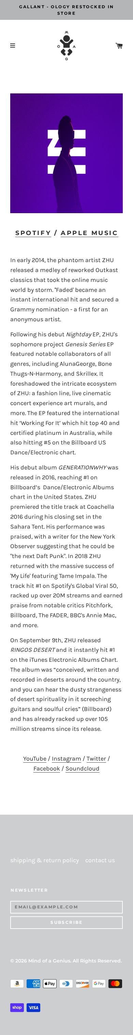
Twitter (96, 758)
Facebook (46, 768)
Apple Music (89, 233)
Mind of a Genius (49, 961)
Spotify (33, 233)
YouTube (34, 758)
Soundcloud (82, 768)
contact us (100, 860)
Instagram (66, 758)
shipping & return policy (44, 860)
